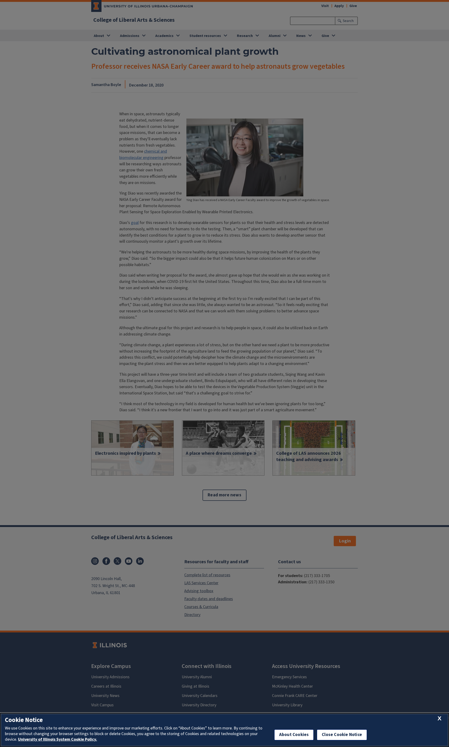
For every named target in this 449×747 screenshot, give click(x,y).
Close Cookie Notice (342, 735)
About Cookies (294, 735)
